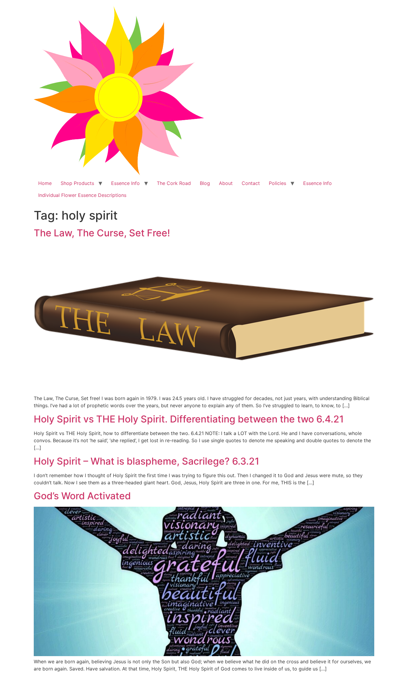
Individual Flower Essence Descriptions (82, 195)
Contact (251, 183)
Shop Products (77, 183)
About (226, 183)
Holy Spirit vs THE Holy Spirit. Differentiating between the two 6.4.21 (189, 419)
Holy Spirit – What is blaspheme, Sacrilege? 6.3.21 (146, 461)
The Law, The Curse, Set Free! (102, 233)
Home (45, 183)
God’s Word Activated (82, 496)
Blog (205, 183)
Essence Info (125, 183)
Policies (277, 183)
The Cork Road (174, 183)
